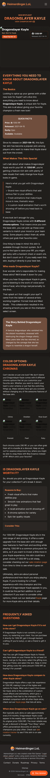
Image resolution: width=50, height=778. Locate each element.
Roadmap (25, 763)
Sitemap (25, 768)
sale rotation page (38, 562)
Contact (7, 763)
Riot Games (36, 754)
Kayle (38, 598)
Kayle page (20, 702)
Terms (42, 763)
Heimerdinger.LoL (28, 748)
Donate (15, 763)
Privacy (34, 763)
